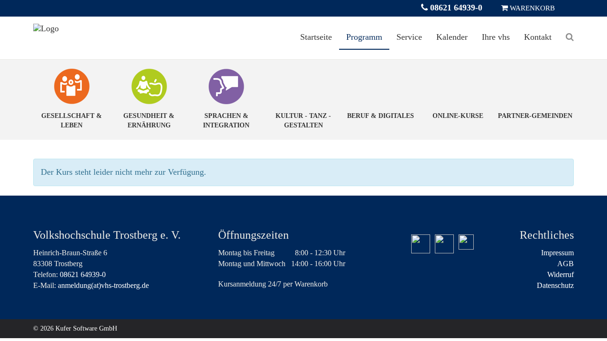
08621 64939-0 (455, 7)
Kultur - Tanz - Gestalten (303, 120)
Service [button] (409, 37)
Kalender (452, 37)
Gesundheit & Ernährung (149, 120)
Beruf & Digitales (380, 115)
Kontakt (538, 37)
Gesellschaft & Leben (71, 120)
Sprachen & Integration (226, 120)
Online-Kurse (457, 115)
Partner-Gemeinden (535, 115)
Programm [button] (364, 37)
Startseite (316, 37)
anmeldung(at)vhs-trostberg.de (103, 285)
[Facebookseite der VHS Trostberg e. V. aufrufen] (420, 243)
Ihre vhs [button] (496, 37)
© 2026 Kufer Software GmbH (75, 328)
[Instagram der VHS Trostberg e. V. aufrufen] (444, 243)
